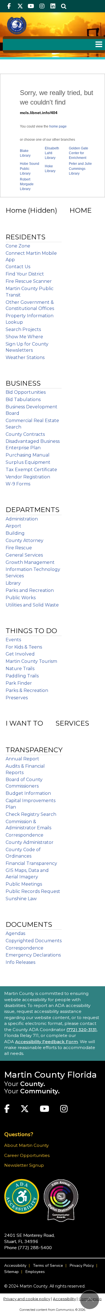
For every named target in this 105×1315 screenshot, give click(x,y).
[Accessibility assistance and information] (21, 1196)
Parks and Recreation (30, 590)
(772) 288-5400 (35, 1248)
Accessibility (15, 1265)
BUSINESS (23, 383)
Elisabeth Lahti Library (52, 153)
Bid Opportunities (26, 392)
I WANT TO (24, 723)
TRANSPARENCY (34, 750)
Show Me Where (24, 336)
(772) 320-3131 (81, 1029)
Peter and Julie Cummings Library (80, 168)
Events (13, 639)
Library (13, 583)
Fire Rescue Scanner (29, 281)
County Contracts (25, 434)
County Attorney (24, 540)
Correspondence (24, 835)
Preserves (17, 697)
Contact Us (18, 266)
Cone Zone (18, 246)
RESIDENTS (25, 237)
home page (58, 126)
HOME (80, 210)
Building (15, 533)
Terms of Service (48, 1265)
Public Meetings (24, 884)
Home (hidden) (31, 210)
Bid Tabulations (23, 399)
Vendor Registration (28, 477)
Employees (35, 1271)
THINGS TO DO (31, 631)
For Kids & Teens (24, 647)
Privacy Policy (82, 1265)
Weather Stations (25, 357)
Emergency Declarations (33, 955)
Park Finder (19, 683)
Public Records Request (33, 891)
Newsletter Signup (24, 1165)
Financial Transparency (31, 863)
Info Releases (20, 962)
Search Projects (23, 329)
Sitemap (11, 1271)
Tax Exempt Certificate (31, 469)
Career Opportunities (27, 1155)
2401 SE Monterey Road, (29, 1238)
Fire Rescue (19, 547)
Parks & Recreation (27, 690)
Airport (13, 526)
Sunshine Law (21, 898)
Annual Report (22, 758)
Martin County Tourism (31, 661)
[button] (64, 6)
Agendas (15, 933)
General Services (24, 555)
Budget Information (28, 793)
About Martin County (26, 1145)
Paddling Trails (22, 676)
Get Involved (20, 654)
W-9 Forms (18, 484)
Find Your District (25, 274)
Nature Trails (20, 668)
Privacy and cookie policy (26, 1299)
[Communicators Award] (60, 1201)
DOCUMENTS (29, 924)
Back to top (89, 1299)
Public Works (21, 597)
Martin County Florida (50, 1074)
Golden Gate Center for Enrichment (78, 153)
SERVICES (72, 723)
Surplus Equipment (28, 462)
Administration (22, 519)
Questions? (18, 1134)
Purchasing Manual (28, 455)
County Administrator (29, 842)
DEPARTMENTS (32, 510)
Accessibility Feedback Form (46, 1041)
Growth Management (30, 562)
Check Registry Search (31, 814)
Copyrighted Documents (34, 940)
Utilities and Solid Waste (32, 605)
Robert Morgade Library (27, 184)
